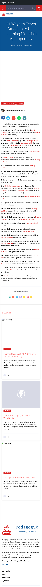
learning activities (34, 151)
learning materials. (29, 231)
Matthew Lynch (12, 110)
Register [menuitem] (11, 3)
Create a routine (8, 157)
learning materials (12, 141)
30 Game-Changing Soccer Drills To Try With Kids (20, 416)
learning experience (27, 219)
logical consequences (12, 186)
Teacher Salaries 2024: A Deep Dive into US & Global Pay (20, 355)
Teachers (20, 103)
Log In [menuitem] (3, 3)
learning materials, (27, 143)
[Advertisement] (21, 73)
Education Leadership (8, 103)
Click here (4, 264)
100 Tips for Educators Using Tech (19, 477)
